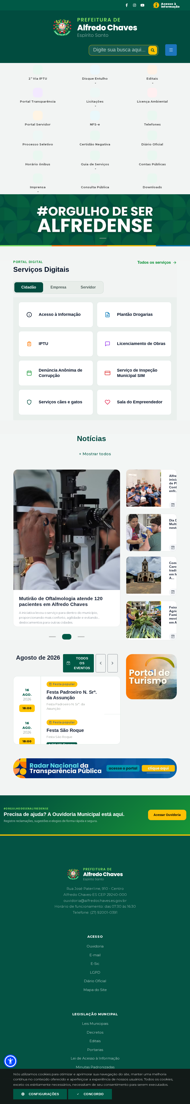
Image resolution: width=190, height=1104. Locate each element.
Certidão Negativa (94, 144)
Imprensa (38, 187)
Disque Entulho (95, 78)
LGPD (95, 972)
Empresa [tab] (58, 287)
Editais (152, 78)
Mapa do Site (95, 990)
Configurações (44, 1094)
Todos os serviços (154, 262)
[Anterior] (101, 663)
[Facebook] (127, 5)
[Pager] (87, 238)
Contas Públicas (152, 164)
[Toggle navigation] (171, 50)
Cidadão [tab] (28, 287)
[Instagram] (135, 5)
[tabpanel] (95, 356)
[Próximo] (113, 663)
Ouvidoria (95, 946)
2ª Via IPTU (37, 78)
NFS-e (95, 124)
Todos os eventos (82, 663)
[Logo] (95, 27)
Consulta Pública (95, 187)
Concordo (94, 1094)
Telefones (152, 124)
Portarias (95, 1050)
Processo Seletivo (37, 144)
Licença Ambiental (152, 101)
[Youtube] (142, 5)
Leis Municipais (95, 1023)
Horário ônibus (37, 164)
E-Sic (95, 963)
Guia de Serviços (95, 164)
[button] (10, 1061)
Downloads (152, 187)
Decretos (95, 1032)
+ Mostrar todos (95, 454)
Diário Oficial (152, 144)
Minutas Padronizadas (95, 1067)
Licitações (95, 101)
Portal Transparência (38, 101)
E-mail (95, 955)
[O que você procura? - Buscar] (152, 50)
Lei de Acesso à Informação (95, 1058)
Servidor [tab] (88, 287)
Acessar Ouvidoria (167, 815)
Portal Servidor (38, 124)
